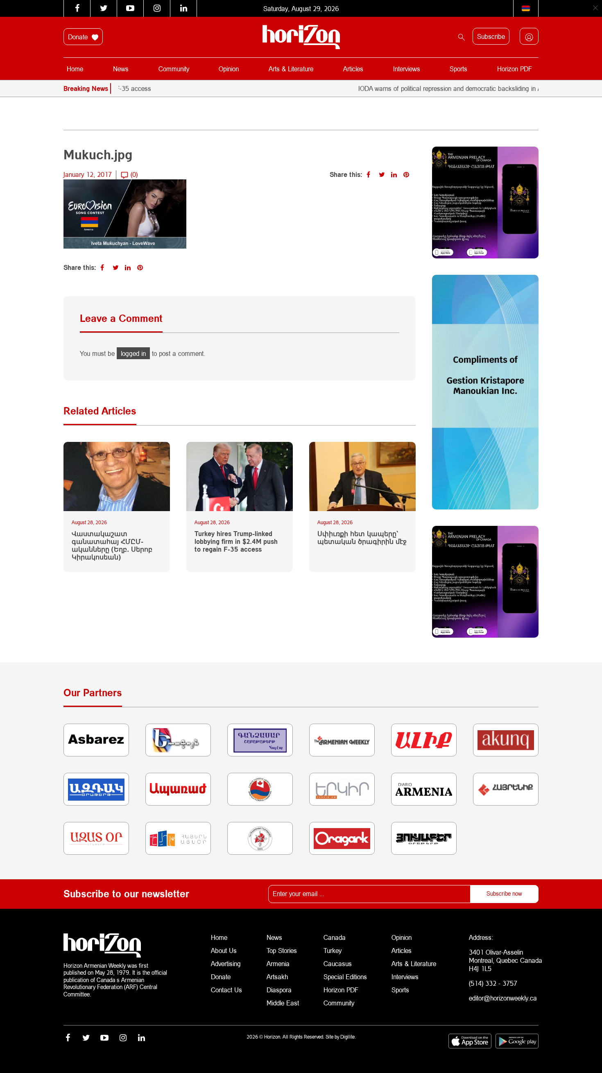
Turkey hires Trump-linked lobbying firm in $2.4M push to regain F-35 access (236, 541)
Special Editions (345, 976)
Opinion (229, 68)
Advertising (226, 963)
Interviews (406, 68)
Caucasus (338, 963)
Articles (353, 68)
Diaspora (279, 990)
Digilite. (348, 1037)
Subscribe (491, 36)
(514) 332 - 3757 (493, 983)
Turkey (333, 950)
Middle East (283, 1003)
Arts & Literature (291, 68)
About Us (224, 950)
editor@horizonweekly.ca (503, 998)
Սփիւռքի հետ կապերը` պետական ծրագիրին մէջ (362, 537)
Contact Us (226, 990)
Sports (458, 68)
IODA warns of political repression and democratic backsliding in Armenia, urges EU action (460, 88)
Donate (79, 37)
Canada (335, 937)
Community (173, 68)
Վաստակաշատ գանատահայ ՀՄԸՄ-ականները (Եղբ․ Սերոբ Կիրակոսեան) (112, 545)
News (121, 68)
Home (75, 68)
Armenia (278, 963)
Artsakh (277, 976)
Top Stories (282, 950)
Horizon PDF (514, 68)
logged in (133, 353)
